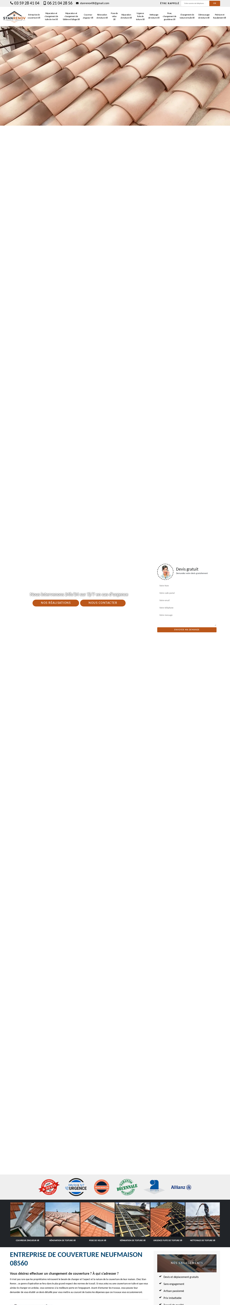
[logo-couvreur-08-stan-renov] (14, 16)
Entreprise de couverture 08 (34, 16)
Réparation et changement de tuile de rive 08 (51, 16)
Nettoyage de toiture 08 (154, 16)
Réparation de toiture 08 (126, 16)
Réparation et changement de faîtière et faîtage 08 (71, 16)
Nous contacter (103, 603)
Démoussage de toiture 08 (204, 16)
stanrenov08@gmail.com (94, 3)
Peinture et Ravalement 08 (219, 16)
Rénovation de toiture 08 (102, 16)
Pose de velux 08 (114, 16)
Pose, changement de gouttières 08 (169, 16)
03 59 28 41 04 (26, 3)
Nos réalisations (56, 603)
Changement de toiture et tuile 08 (187, 16)
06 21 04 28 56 (59, 3)
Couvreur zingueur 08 (88, 16)
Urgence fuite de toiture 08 (140, 16)
